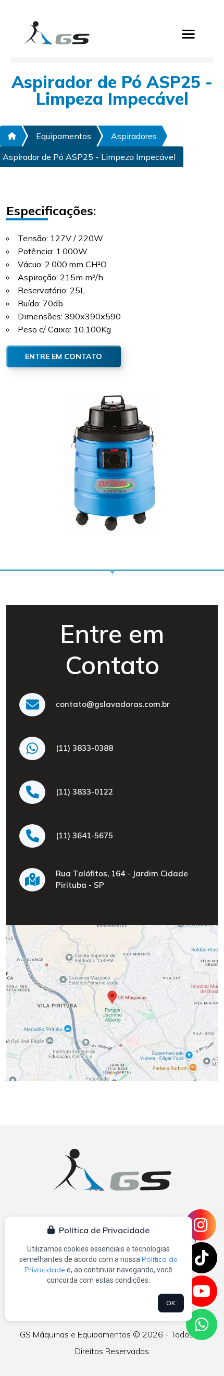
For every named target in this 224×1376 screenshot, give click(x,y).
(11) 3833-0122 (84, 792)
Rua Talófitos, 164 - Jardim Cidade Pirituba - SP (122, 879)
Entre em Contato (63, 356)
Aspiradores (134, 136)
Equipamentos (63, 136)
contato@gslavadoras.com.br (113, 704)
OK (171, 1303)
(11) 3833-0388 (84, 748)
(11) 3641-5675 (84, 835)
